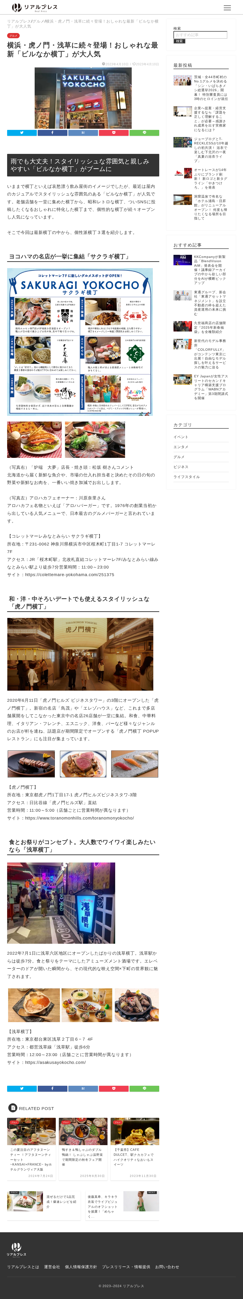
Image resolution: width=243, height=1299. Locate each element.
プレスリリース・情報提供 (126, 1267)
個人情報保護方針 (81, 1267)
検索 (177, 28)
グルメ (13, 35)
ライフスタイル (186, 477)
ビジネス (181, 467)
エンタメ (181, 447)
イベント (181, 437)
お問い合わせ (167, 1267)
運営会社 (52, 1267)
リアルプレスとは (23, 1267)
